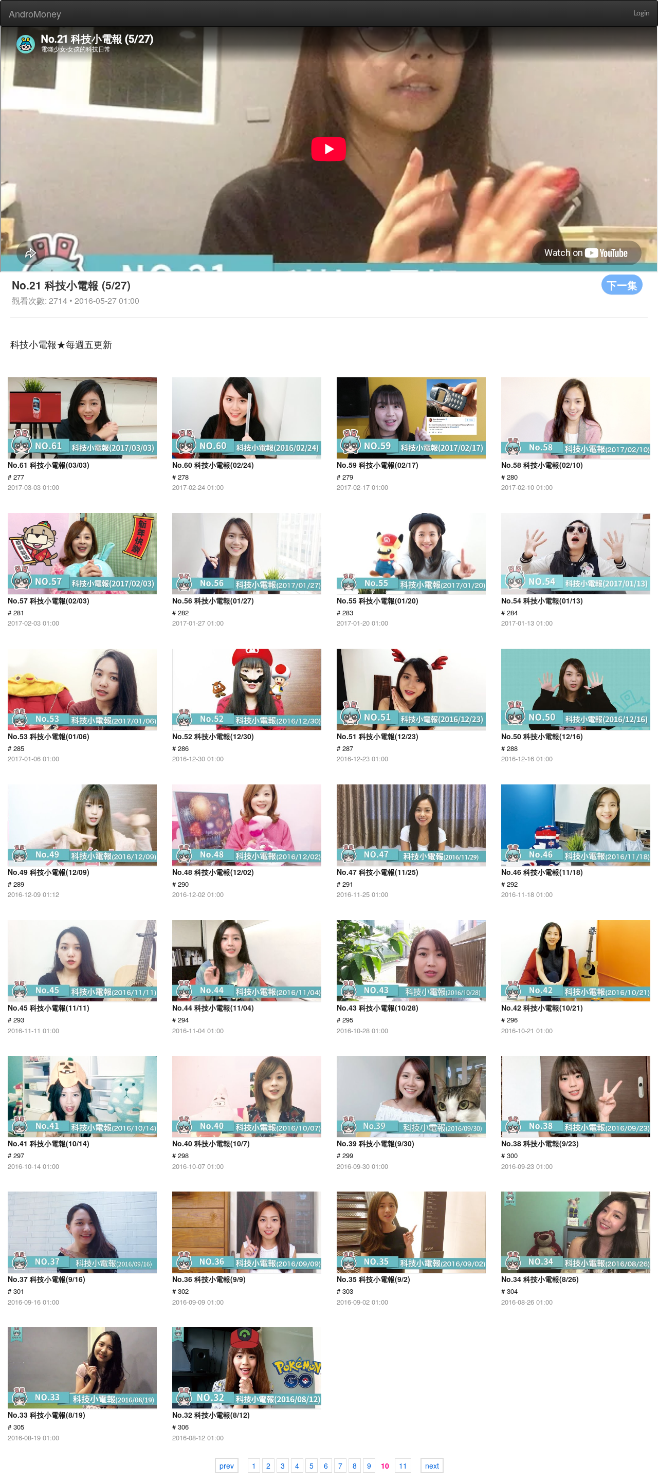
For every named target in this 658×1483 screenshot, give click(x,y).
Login (641, 13)
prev (227, 1465)
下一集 (622, 284)
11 (403, 1465)
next (432, 1465)
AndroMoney (35, 13)
